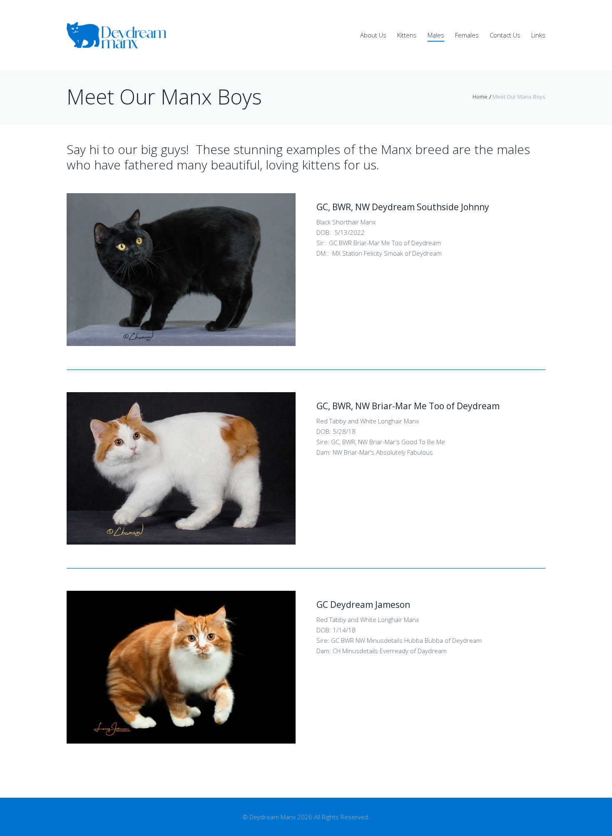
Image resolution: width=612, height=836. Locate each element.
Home (480, 96)
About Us (373, 35)
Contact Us (505, 35)
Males (436, 35)
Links (538, 35)
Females (467, 35)
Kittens (407, 35)
